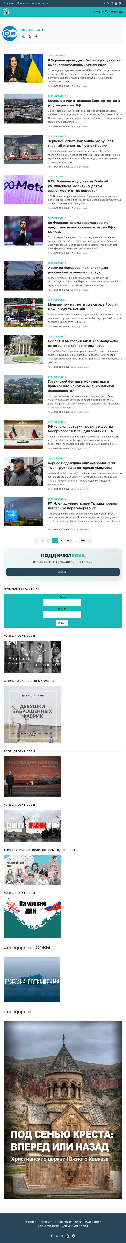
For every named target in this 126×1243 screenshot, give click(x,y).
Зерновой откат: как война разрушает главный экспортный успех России (81, 143)
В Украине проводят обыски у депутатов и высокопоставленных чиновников (84, 62)
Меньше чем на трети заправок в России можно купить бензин (83, 306)
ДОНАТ (63, 572)
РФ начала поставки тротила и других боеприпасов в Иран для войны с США (80, 428)
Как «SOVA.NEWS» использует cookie (63, 1226)
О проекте (9, 3)
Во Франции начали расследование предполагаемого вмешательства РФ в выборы (82, 227)
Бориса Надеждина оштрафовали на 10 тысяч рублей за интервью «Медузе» (81, 465)
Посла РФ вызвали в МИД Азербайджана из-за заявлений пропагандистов (83, 343)
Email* (62, 609)
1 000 (69, 540)
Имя (62, 597)
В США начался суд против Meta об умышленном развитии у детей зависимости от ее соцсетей (78, 185)
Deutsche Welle (33, 30)
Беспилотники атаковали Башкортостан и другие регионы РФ (84, 103)
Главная (30, 1222)
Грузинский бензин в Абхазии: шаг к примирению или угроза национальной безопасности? (81, 386)
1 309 (82, 540)
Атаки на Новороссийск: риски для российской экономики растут (78, 270)
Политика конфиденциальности (32, 3)
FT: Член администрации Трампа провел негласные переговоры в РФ (82, 505)
